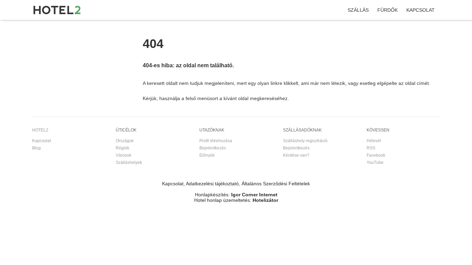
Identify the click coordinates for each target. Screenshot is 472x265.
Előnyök (207, 155)
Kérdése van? (296, 155)
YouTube (375, 162)
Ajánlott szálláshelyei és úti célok (108, 27)
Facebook (376, 155)
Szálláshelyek (129, 162)
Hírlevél (374, 140)
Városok (123, 155)
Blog (36, 148)
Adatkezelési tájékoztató (212, 183)
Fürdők (387, 10)
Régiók (122, 148)
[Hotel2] (57, 10)
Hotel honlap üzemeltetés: (222, 200)
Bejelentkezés (212, 148)
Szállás (358, 10)
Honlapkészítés (211, 194)
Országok (125, 140)
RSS (371, 148)
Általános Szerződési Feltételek (276, 183)
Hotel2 (38, 27)
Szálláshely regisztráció (305, 140)
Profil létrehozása (215, 140)
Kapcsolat (420, 10)
